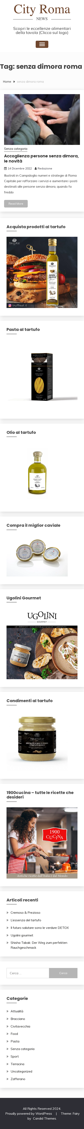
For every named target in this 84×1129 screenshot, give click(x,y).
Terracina (17, 1064)
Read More (16, 203)
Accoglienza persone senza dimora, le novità (41, 158)
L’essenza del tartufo (26, 920)
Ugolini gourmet (22, 935)
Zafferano (18, 1079)
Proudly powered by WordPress (29, 1113)
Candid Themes (44, 1118)
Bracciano (18, 1019)
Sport (15, 1056)
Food (14, 1034)
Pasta (15, 1041)
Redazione (45, 168)
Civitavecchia (20, 1026)
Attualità (17, 1011)
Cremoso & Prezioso (25, 912)
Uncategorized (21, 1071)
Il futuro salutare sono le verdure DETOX (40, 928)
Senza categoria (15, 149)
